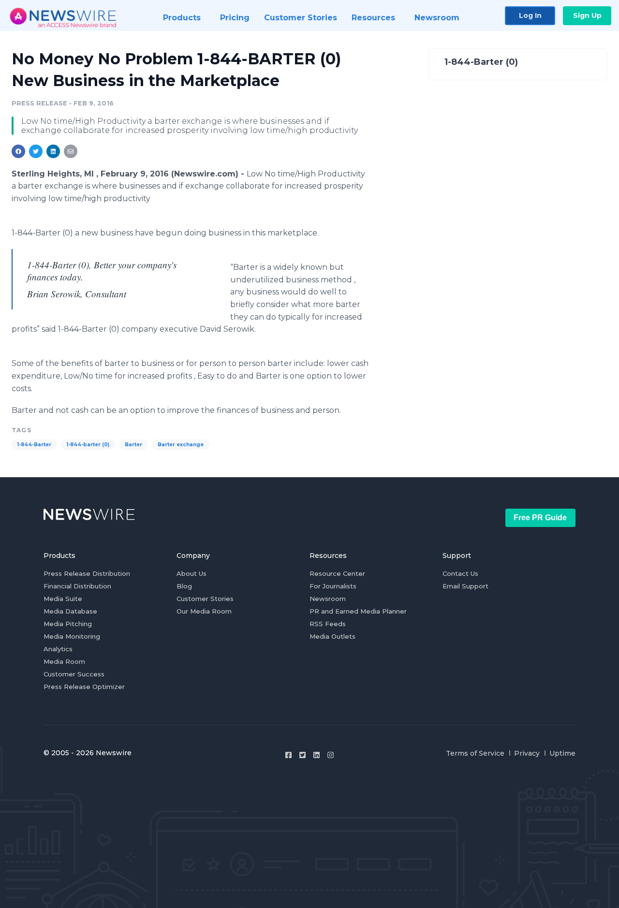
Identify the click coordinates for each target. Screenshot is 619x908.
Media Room (64, 661)
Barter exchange (181, 444)
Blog (184, 586)
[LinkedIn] (316, 755)
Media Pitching (68, 624)
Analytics (58, 649)
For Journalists (333, 586)
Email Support (465, 586)
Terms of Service (475, 753)
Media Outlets (332, 636)
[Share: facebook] (18, 151)
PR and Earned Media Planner (358, 611)
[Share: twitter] (36, 151)
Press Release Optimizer (84, 686)
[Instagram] (330, 755)
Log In (530, 15)
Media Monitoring (72, 636)
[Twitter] (302, 755)
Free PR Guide (540, 517)
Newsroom (328, 598)
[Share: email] (71, 151)
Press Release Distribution (87, 573)
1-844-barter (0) (88, 444)
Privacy (527, 753)
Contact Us (460, 573)
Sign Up (587, 15)
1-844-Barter (34, 444)
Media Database (70, 611)
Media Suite (63, 598)
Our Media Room (204, 611)
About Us (191, 573)
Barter (133, 444)
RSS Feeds (328, 624)
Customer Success (74, 674)
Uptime (562, 753)
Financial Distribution (77, 586)
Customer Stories (205, 598)
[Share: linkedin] (53, 151)
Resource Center (337, 573)
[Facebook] (288, 755)
